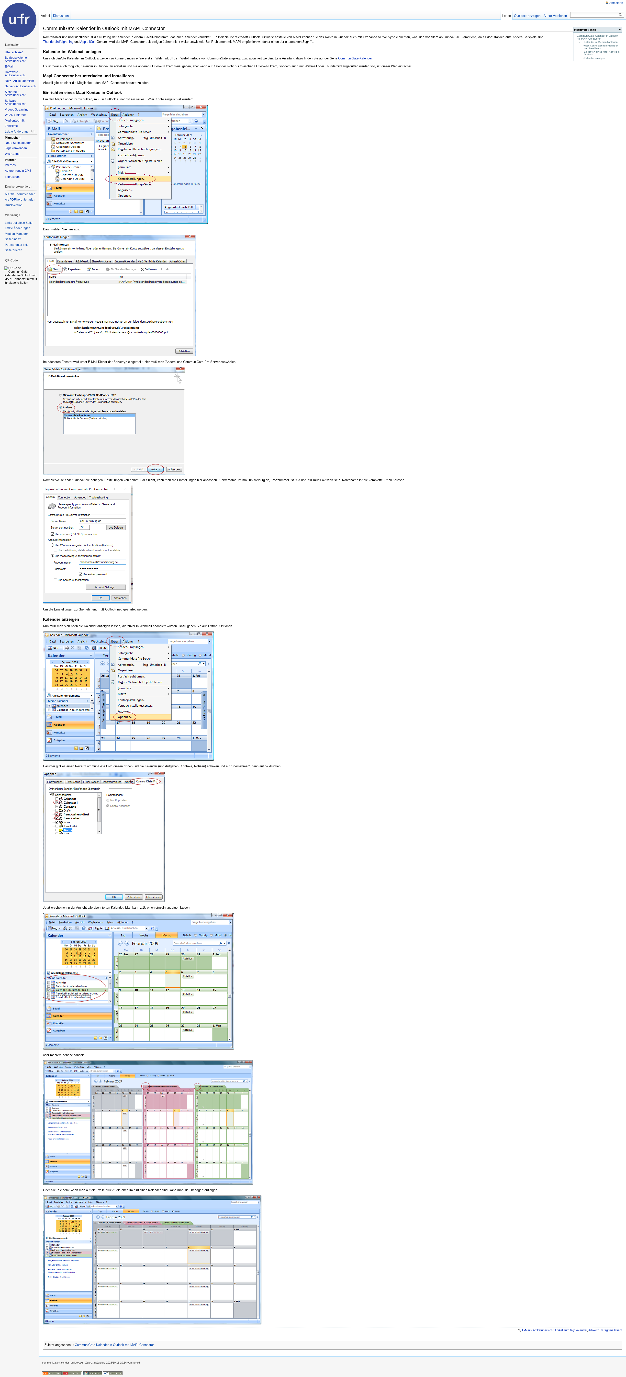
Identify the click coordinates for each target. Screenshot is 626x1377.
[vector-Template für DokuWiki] (72, 1372)
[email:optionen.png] (104, 836)
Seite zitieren (13, 250)
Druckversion (13, 205)
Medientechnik (14, 120)
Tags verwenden (16, 148)
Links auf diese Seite (19, 223)
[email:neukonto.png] (119, 295)
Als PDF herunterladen (20, 199)
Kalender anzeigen (594, 58)
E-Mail (9, 66)
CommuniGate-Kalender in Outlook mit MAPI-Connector (597, 37)
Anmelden (616, 3)
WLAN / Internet (15, 115)
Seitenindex (13, 239)
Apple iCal (87, 42)
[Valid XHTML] (113, 1372)
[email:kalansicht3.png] (148, 1122)
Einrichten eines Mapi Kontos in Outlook (602, 53)
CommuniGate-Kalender (355, 58)
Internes (10, 165)
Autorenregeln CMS (18, 170)
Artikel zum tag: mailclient (605, 1330)
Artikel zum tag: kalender (571, 1330)
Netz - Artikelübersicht (19, 81)
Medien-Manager (16, 234)
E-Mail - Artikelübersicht (537, 1330)
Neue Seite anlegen (18, 143)
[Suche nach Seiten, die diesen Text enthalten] (620, 15)
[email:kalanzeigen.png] (128, 696)
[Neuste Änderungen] (52, 1372)
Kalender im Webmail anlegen (601, 42)
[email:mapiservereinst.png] (88, 544)
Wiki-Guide (12, 154)
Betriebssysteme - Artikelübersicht (17, 59)
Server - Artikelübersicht (20, 86)
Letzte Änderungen (17, 131)
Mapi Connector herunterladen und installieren (601, 47)
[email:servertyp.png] (114, 421)
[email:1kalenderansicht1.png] (138, 981)
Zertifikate (11, 126)
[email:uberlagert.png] (152, 1260)
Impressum (12, 177)
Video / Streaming (17, 109)
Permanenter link (16, 245)
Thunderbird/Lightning (58, 42)
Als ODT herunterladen (20, 194)
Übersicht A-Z (14, 52)
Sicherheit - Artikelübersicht (15, 93)
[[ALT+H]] (19, 19)
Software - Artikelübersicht (15, 102)
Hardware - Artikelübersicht (15, 73)
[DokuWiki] (92, 1372)
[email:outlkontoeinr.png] (125, 164)
